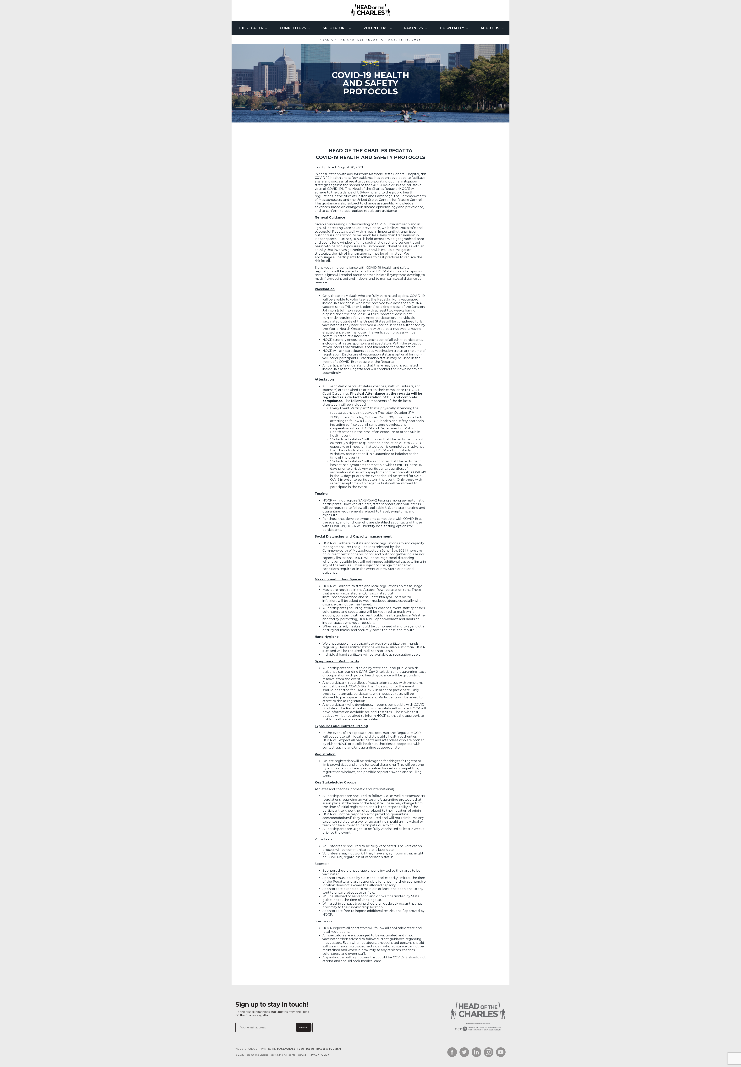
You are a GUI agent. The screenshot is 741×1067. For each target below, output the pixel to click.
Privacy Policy (318, 1054)
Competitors (293, 28)
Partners (414, 28)
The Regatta (251, 28)
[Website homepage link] (478, 1031)
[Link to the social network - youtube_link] (501, 1052)
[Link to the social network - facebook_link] (452, 1052)
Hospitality (452, 28)
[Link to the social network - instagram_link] (488, 1052)
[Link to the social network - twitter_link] (464, 1052)
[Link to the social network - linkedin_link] (476, 1052)
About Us (490, 28)
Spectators (335, 28)
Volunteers (376, 28)
